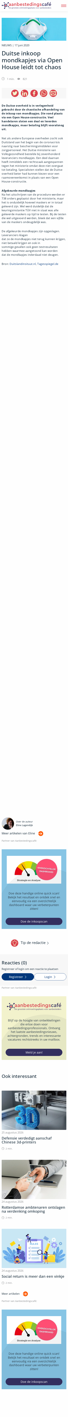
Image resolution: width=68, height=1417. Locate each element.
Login (48, 977)
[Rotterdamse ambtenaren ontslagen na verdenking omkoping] (34, 1189)
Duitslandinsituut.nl (23, 264)
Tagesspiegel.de (47, 264)
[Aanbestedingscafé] (26, 5)
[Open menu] (63, 6)
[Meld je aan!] (34, 1028)
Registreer (16, 977)
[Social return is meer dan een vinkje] (34, 1256)
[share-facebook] (34, 93)
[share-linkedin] (24, 93)
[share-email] (53, 93)
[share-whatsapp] (43, 93)
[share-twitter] (15, 93)
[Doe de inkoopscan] (34, 889)
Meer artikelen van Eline (18, 833)
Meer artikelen (11, 1294)
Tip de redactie (33, 942)
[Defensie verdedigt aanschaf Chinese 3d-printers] (34, 1120)
